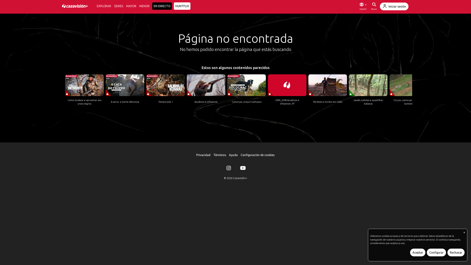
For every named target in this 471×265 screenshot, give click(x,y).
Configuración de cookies (258, 155)
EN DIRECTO (162, 6)
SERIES (118, 6)
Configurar (436, 252)
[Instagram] (229, 168)
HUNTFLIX (182, 6)
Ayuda (233, 155)
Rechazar (456, 252)
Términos (219, 155)
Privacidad (203, 155)
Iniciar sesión (397, 6)
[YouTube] (242, 168)
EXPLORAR (104, 6)
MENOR (144, 6)
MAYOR (131, 6)
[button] (363, 6)
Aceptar (417, 252)
